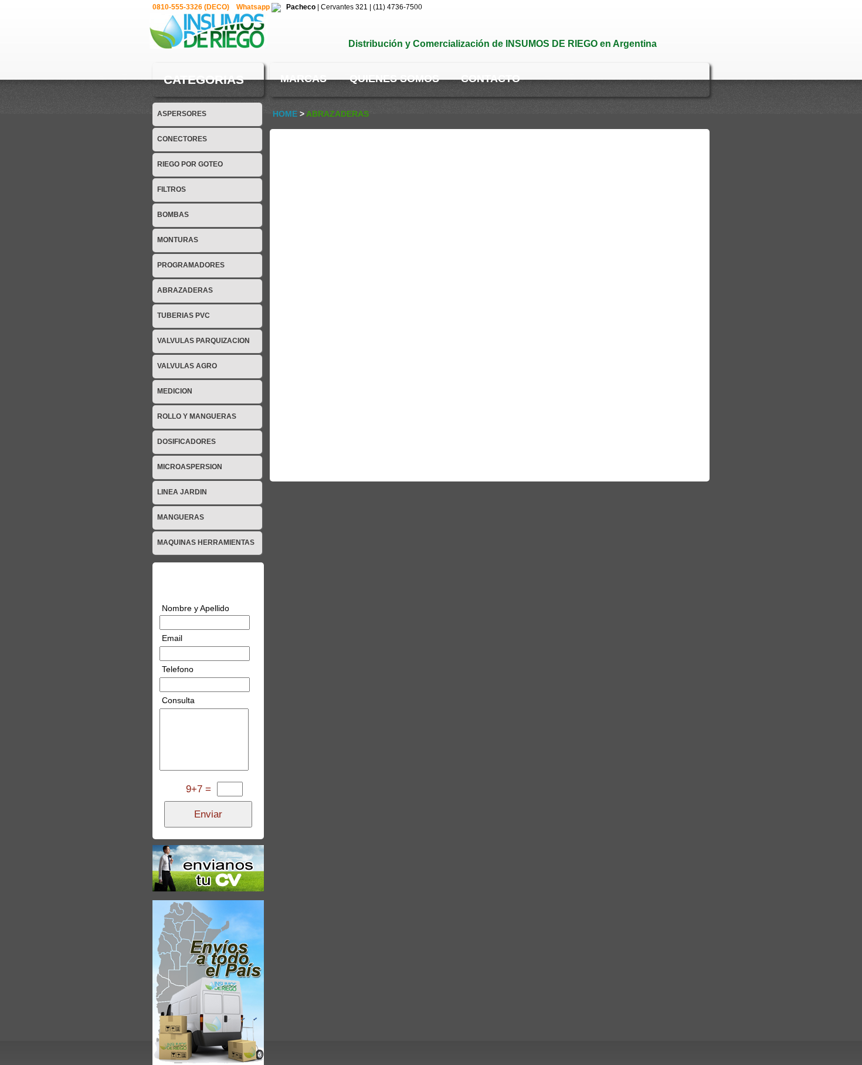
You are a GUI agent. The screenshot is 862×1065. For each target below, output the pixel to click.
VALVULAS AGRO (187, 366)
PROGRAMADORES (191, 265)
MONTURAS (177, 240)
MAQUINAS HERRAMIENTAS (205, 542)
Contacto (490, 78)
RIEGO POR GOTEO (190, 164)
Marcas (303, 78)
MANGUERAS (180, 517)
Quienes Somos (394, 78)
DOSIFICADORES (186, 441)
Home (285, 113)
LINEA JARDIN (182, 492)
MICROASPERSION (189, 467)
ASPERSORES (181, 114)
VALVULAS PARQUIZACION (203, 341)
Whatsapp (254, 7)
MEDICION (174, 391)
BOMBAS (173, 215)
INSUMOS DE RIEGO (551, 44)
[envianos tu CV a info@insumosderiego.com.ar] (208, 867)
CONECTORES (182, 139)
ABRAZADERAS (185, 290)
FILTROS (171, 189)
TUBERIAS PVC (183, 315)
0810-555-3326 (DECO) (191, 7)
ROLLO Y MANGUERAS (196, 416)
